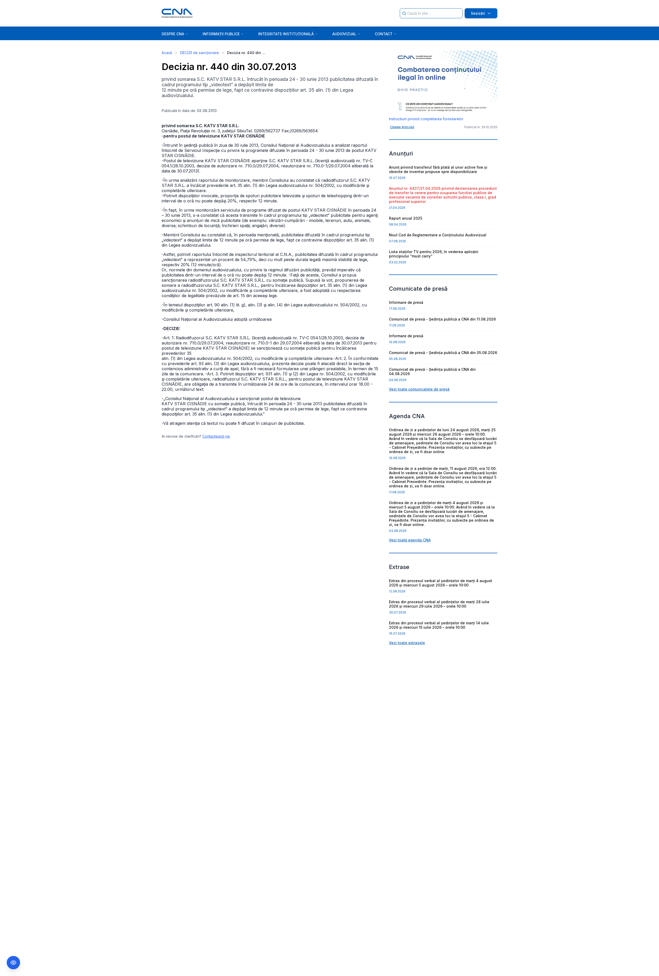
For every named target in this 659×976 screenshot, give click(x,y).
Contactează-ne (216, 436)
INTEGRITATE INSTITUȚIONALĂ (286, 34)
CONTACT (384, 34)
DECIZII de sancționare (199, 52)
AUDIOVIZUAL (344, 34)
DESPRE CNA (173, 34)
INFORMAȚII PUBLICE (221, 34)
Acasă (167, 52)
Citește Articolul (402, 127)
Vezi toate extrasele (407, 643)
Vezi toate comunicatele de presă (419, 389)
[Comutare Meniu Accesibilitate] (13, 962)
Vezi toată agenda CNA (410, 540)
